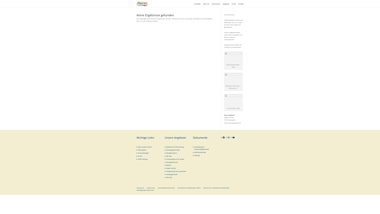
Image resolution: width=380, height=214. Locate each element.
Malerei (168, 165)
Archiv (234, 4)
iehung (181, 147)
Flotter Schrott (171, 168)
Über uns (206, 4)
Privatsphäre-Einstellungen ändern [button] (189, 188)
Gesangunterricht (172, 162)
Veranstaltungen (143, 153)
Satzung (197, 155)
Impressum (140, 188)
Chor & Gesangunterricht (232, 123)
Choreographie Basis (173, 150)
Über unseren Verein (145, 147)
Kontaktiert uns (237, 35)
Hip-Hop (169, 156)
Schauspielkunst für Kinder (175, 159)
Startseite (197, 4)
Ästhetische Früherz (172, 147)
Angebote (226, 4)
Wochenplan (216, 4)
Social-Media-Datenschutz (166, 188)
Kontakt (240, 4)
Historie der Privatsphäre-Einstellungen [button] (216, 188)
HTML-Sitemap (143, 159)
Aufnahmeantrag (200, 152)
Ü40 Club (169, 177)
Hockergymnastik (171, 174)
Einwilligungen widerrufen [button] (145, 190)
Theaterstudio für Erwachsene (176, 171)
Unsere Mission (229, 15)
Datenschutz (151, 188)
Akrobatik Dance (171, 153)
